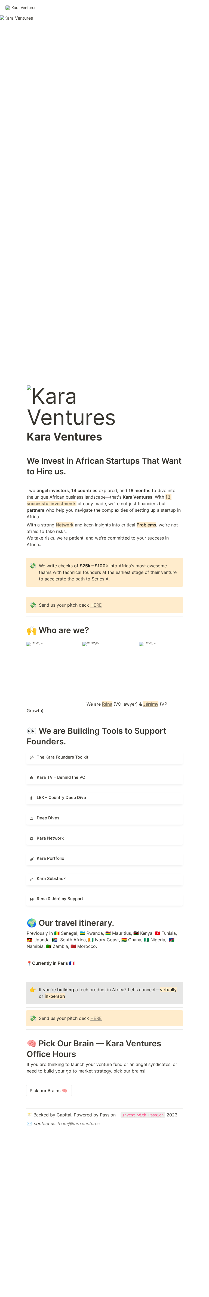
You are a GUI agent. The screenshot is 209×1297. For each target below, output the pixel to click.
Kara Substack (41, 876)
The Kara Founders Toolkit (53, 754)
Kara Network (40, 835)
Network (64, 525)
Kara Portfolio (40, 856)
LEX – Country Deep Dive (52, 795)
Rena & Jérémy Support (50, 896)
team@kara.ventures (78, 1123)
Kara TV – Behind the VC (51, 775)
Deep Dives (38, 815)
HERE (96, 605)
